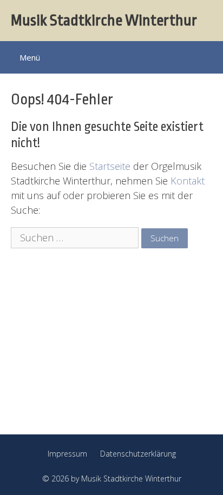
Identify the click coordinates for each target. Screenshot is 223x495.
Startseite (109, 166)
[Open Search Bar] (207, 56)
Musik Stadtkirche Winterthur (104, 20)
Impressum (67, 453)
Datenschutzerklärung (138, 453)
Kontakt (187, 180)
